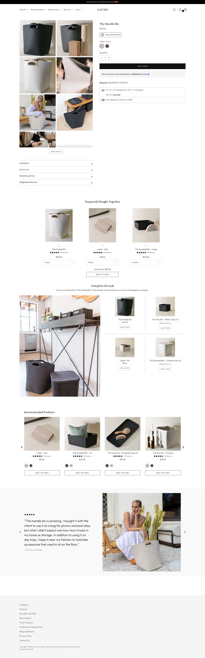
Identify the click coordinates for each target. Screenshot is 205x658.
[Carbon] (107, 46)
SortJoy (35, 647)
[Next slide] (183, 447)
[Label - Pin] (125, 347)
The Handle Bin (125, 319)
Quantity (103, 52)
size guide (116, 94)
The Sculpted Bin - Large (146, 249)
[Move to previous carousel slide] (20, 532)
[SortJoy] (102, 10)
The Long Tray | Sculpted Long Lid (122, 453)
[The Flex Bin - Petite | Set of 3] (165, 306)
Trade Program (26, 622)
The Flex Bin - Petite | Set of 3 (165, 319)
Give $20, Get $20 (27, 613)
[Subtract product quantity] (109, 57)
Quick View (124, 327)
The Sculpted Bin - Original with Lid (165, 360)
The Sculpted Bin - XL (82, 453)
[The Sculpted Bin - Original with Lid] (165, 347)
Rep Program (25, 618)
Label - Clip (102, 249)
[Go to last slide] (21, 447)
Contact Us (24, 640)
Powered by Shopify (26, 649)
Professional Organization (31, 627)
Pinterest (23, 609)
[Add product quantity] (102, 57)
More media (56, 152)
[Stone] (102, 46)
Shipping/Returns (27, 631)
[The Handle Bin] (125, 306)
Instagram (23, 604)
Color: (105, 41)
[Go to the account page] (179, 9)
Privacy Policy (25, 636)
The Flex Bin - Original (163, 453)
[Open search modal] (174, 9)
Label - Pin (125, 360)
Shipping (103, 82)
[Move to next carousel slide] (184, 532)
